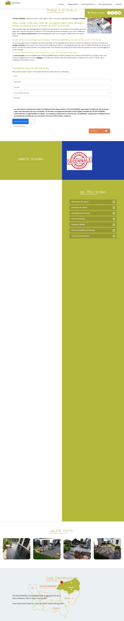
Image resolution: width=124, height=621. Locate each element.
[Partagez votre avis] (119, 13)
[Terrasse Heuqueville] (16, 548)
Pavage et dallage (78, 224)
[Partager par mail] (116, 13)
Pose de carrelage (78, 219)
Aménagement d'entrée (80, 213)
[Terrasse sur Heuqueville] (47, 548)
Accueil (61, 4)
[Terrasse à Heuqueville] (77, 548)
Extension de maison (79, 207)
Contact (118, 4)
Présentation (73, 4)
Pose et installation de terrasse (83, 230)
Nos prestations (88, 4)
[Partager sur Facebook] (109, 13)
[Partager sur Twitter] (112, 13)
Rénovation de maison (80, 202)
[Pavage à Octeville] (99, 25)
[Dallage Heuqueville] (107, 548)
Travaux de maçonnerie (80, 236)
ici (70, 116)
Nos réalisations (105, 4)
